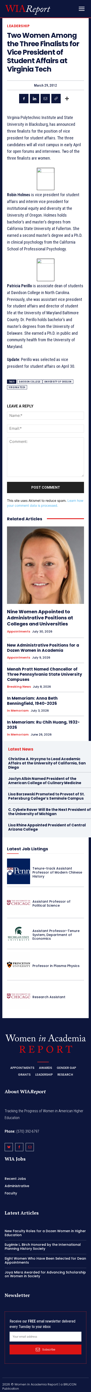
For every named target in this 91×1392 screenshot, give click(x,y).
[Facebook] (23, 98)
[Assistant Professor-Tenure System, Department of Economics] (18, 934)
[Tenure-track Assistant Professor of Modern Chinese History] (18, 871)
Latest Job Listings (27, 849)
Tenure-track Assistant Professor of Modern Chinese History (57, 872)
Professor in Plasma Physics (56, 965)
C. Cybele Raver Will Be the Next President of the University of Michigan (49, 811)
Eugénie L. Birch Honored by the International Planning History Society (43, 1246)
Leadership (18, 26)
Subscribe (48, 1349)
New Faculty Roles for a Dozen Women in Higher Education (45, 1233)
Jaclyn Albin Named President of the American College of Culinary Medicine (44, 780)
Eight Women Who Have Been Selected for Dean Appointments (45, 1260)
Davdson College (30, 381)
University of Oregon (58, 381)
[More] (67, 98)
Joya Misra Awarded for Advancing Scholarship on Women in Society (45, 1274)
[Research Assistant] (18, 996)
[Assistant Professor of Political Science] (18, 902)
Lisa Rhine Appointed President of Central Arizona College (47, 827)
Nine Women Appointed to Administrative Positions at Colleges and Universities (40, 617)
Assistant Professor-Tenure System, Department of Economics (56, 934)
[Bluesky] (9, 1147)
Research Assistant (48, 997)
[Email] (45, 98)
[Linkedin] (34, 98)
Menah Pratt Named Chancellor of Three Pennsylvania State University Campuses (44, 674)
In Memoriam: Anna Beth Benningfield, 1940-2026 (32, 700)
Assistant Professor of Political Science (51, 903)
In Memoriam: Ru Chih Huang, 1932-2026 (43, 724)
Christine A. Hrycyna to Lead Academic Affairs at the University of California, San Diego (47, 763)
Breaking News (19, 687)
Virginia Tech (17, 387)
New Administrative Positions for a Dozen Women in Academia (43, 647)
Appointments (18, 631)
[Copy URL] (56, 98)
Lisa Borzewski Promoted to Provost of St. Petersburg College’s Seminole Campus (46, 796)
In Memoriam (18, 711)
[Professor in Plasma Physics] (18, 965)
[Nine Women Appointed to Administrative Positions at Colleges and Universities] (45, 565)
